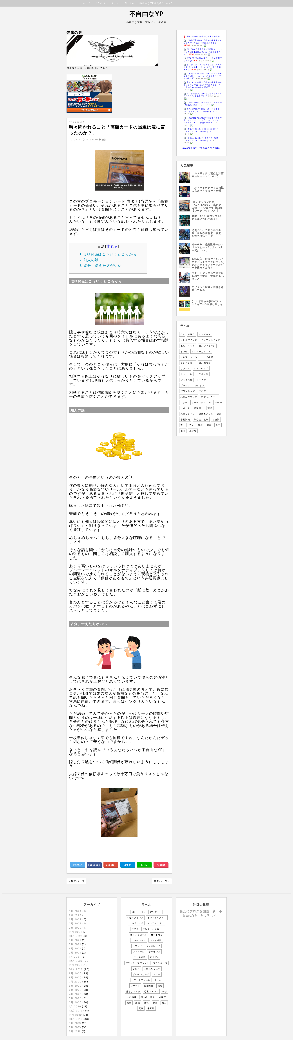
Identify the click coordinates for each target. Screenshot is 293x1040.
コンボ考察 (205, 362)
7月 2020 (75, 981)
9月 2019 (75, 1023)
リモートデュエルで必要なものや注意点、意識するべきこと (208, 275)
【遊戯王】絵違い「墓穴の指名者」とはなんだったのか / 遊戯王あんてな (203, 41)
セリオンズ (202, 374)
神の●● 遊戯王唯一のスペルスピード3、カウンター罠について (207, 247)
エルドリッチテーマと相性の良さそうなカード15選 (208, 189)
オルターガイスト (201, 351)
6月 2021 (75, 944)
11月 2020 (75, 964)
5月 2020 (75, 989)
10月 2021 (75, 935)
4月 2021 (75, 948)
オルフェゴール (189, 357)
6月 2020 (75, 985)
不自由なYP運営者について (156, 3)
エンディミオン (207, 345)
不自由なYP (146, 13)
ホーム (87, 3)
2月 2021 (75, 952)
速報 (200, 425)
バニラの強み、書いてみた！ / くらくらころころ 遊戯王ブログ (203, 94)
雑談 (219, 414)
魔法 (183, 430)
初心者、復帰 (201, 419)
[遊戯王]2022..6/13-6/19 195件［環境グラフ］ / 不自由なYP (201, 139)
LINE (144, 864)
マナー (184, 402)
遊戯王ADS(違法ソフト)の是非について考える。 (207, 217)
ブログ (202, 391)
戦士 (183, 425)
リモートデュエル (201, 402)
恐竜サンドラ (188, 414)
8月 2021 (75, 940)
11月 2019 (75, 1014)
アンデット (205, 334)
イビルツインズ (189, 340)
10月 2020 (76, 969)
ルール (218, 402)
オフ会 (184, 351)
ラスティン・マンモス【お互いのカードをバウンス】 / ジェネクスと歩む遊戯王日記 (203, 67)
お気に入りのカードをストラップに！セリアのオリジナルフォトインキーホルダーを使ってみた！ (208, 263)
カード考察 (207, 357)
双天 (191, 425)
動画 (209, 425)
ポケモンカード (209, 396)
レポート (185, 408)
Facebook (94, 864)
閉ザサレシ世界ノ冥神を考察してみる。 (208, 289)
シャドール (186, 374)
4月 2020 (75, 994)
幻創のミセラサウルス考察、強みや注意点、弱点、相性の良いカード (208, 233)
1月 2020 (75, 1006)
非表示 (112, 246)
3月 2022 (75, 923)
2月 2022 (75, 927)
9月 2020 (75, 973)
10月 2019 (75, 1018)
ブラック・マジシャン (192, 385)
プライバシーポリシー (108, 3)
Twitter (77, 864)
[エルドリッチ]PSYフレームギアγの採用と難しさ (207, 303)
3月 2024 (75, 911)
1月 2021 (75, 956)
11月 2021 (75, 931)
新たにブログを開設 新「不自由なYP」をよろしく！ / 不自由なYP (202, 110)
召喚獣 (215, 419)
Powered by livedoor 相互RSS (201, 147)
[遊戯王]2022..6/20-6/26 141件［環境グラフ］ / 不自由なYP (201, 130)
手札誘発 (185, 419)
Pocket (161, 864)
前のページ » (162, 881)
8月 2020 (75, 977)
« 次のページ (77, 881)
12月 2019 (75, 1010)
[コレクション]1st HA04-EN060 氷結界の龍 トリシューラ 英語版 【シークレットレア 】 (207, 206)
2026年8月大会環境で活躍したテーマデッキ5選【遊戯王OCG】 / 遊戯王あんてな (203, 51)
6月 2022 (75, 919)
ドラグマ (201, 380)
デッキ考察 (186, 380)
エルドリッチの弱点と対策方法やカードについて (208, 175)
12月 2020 (76, 960)
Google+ (110, 864)
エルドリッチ (188, 345)
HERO (191, 334)
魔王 (218, 425)
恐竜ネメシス (206, 414)
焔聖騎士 (199, 408)
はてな (127, 864)
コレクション (188, 362)
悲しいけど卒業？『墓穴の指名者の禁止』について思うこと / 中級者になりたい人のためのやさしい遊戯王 (203, 84)
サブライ (185, 368)
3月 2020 (75, 998)
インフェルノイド (210, 340)
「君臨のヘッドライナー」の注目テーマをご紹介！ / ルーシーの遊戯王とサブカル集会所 (203, 75)
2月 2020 (75, 1002)
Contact (130, 3)
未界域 (193, 430)
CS (182, 334)
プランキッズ (188, 391)
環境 (210, 408)
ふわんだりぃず (189, 396)
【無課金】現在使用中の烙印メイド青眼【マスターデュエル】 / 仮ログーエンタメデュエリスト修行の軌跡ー (203, 120)
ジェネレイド (201, 368)
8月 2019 (75, 1027)
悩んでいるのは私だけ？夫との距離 (203, 36)
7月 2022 (75, 915)
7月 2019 (75, 1031)
